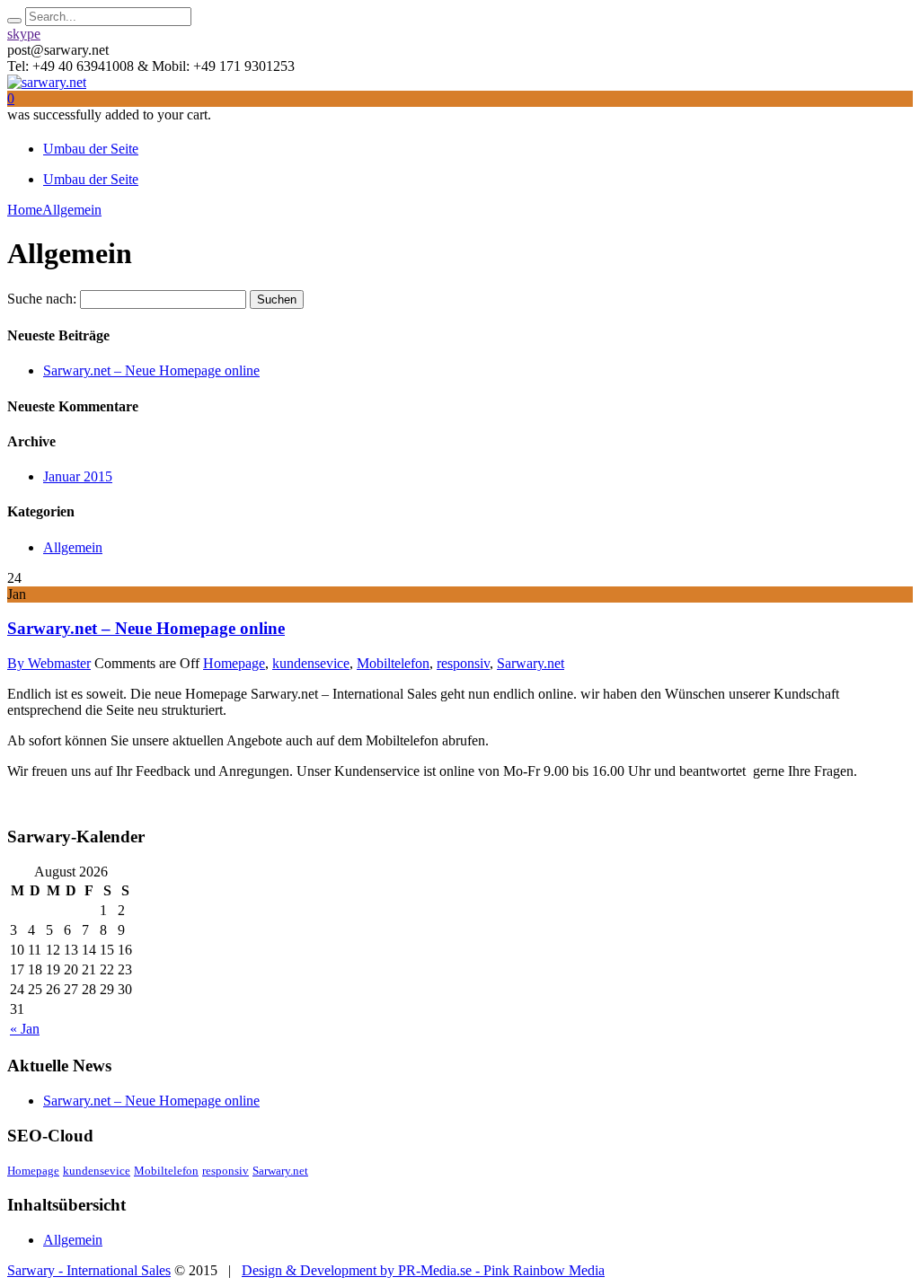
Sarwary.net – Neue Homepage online (151, 370)
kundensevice (310, 663)
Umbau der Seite (90, 148)
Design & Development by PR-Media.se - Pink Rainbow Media (423, 1270)
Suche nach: (41, 298)
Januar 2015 (77, 476)
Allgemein (72, 547)
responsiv (463, 663)
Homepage (234, 663)
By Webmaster (49, 663)
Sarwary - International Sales (89, 1270)
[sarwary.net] (46, 82)
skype (23, 33)
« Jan (25, 1028)
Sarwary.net (530, 663)
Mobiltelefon (393, 663)
